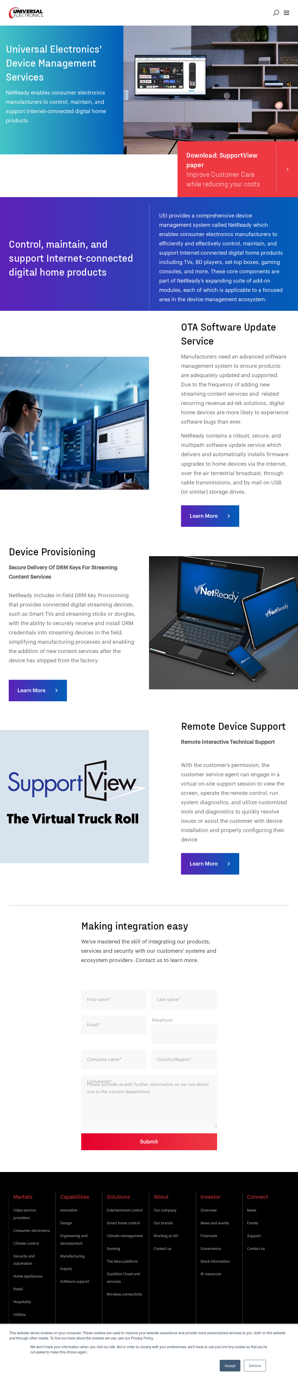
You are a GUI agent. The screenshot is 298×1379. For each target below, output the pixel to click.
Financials (209, 1236)
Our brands (163, 1223)
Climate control (26, 1243)
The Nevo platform (122, 1261)
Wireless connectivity (124, 1294)
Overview (209, 1210)
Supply (66, 1269)
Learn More (204, 516)
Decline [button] (255, 1365)
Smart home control (123, 1223)
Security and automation (24, 1260)
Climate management (125, 1236)
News (251, 1210)
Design (66, 1223)
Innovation (68, 1210)
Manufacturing (72, 1256)
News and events (215, 1223)
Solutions (118, 1197)
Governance (211, 1248)
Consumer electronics (31, 1230)
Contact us (162, 1248)
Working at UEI (166, 1236)
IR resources (211, 1274)
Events (252, 1223)
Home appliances (27, 1276)
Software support (74, 1281)
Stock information (215, 1261)
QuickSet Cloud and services (123, 1277)
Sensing (113, 1248)
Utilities (19, 1314)
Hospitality (22, 1302)
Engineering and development (74, 1239)
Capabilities (74, 1197)
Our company (165, 1210)
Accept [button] (230, 1365)
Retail (18, 1289)
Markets (23, 1197)
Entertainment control (125, 1210)
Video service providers (24, 1214)
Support (254, 1236)
